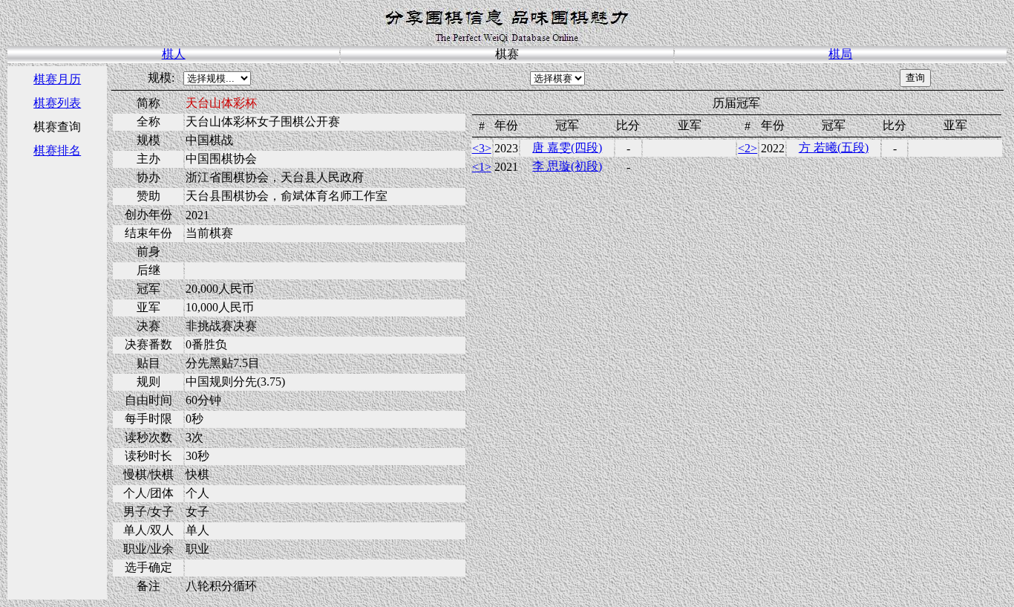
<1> (481, 166)
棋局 (840, 54)
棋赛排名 (57, 150)
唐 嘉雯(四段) (567, 147)
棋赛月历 (57, 79)
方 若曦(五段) (834, 147)
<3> (481, 148)
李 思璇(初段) (567, 166)
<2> (747, 148)
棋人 (174, 54)
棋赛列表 (57, 103)
